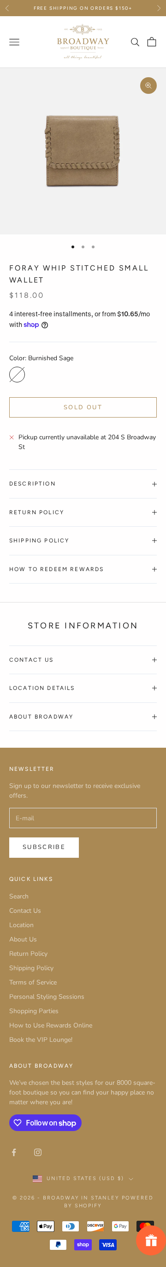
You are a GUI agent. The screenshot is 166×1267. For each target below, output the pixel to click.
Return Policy (28, 953)
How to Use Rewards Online (50, 1025)
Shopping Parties (34, 1011)
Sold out (83, 407)
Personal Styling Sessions (46, 996)
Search (19, 896)
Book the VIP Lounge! (40, 1039)
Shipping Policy (31, 968)
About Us (23, 939)
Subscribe (44, 847)
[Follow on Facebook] (13, 1152)
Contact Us (25, 910)
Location (21, 925)
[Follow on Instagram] (37, 1152)
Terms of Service (33, 982)
